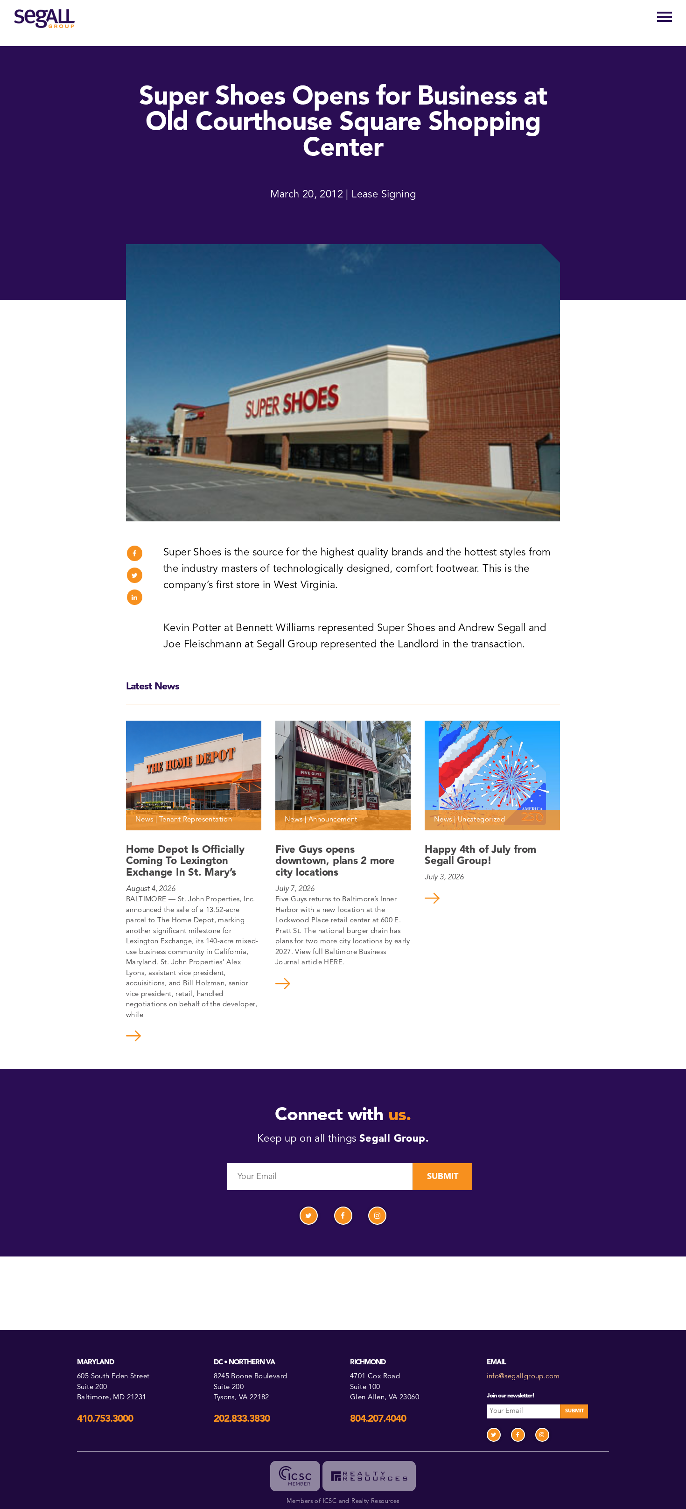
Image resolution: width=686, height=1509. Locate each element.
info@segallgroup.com (523, 1376)
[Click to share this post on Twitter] (134, 575)
